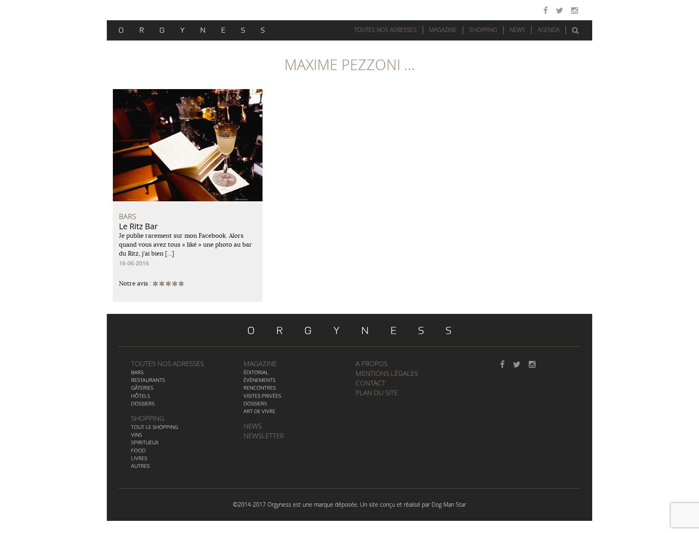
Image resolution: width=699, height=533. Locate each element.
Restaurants (148, 380)
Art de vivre (259, 411)
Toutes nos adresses (167, 363)
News (517, 30)
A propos (372, 363)
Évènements (259, 380)
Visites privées (262, 395)
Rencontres (260, 387)
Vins (136, 434)
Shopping (483, 30)
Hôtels (140, 395)
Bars (137, 372)
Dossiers (143, 403)
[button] (575, 30)
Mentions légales (387, 373)
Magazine (443, 30)
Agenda (548, 30)
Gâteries (142, 387)
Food (138, 450)
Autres (140, 465)
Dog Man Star (449, 504)
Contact (371, 383)
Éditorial (256, 372)
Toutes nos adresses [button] (385, 30)
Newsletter (264, 435)
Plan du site (377, 392)
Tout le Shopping (154, 427)
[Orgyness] (192, 29)
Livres (139, 458)
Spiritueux (145, 442)
